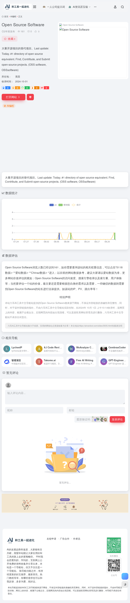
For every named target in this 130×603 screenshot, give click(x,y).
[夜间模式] (125, 584)
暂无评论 (12, 372)
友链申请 (51, 538)
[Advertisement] (65, 140)
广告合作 (64, 538)
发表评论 (117, 419)
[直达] (28, 346)
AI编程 (13, 16)
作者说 (76, 538)
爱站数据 (20, 273)
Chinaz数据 (38, 273)
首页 (6, 16)
